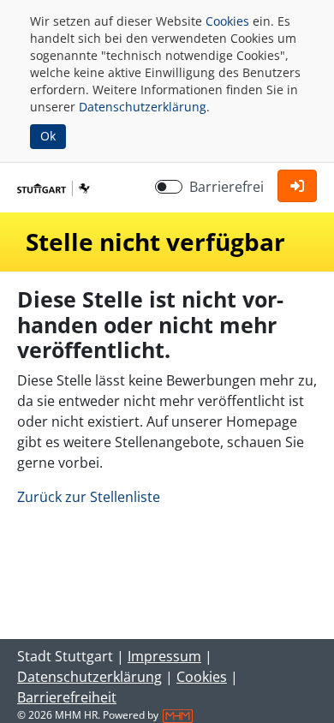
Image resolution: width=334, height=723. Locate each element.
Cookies (227, 21)
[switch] (168, 187)
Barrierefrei (226, 186)
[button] (297, 186)
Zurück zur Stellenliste (88, 496)
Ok (48, 136)
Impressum (164, 656)
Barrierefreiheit (66, 697)
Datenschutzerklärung (142, 107)
